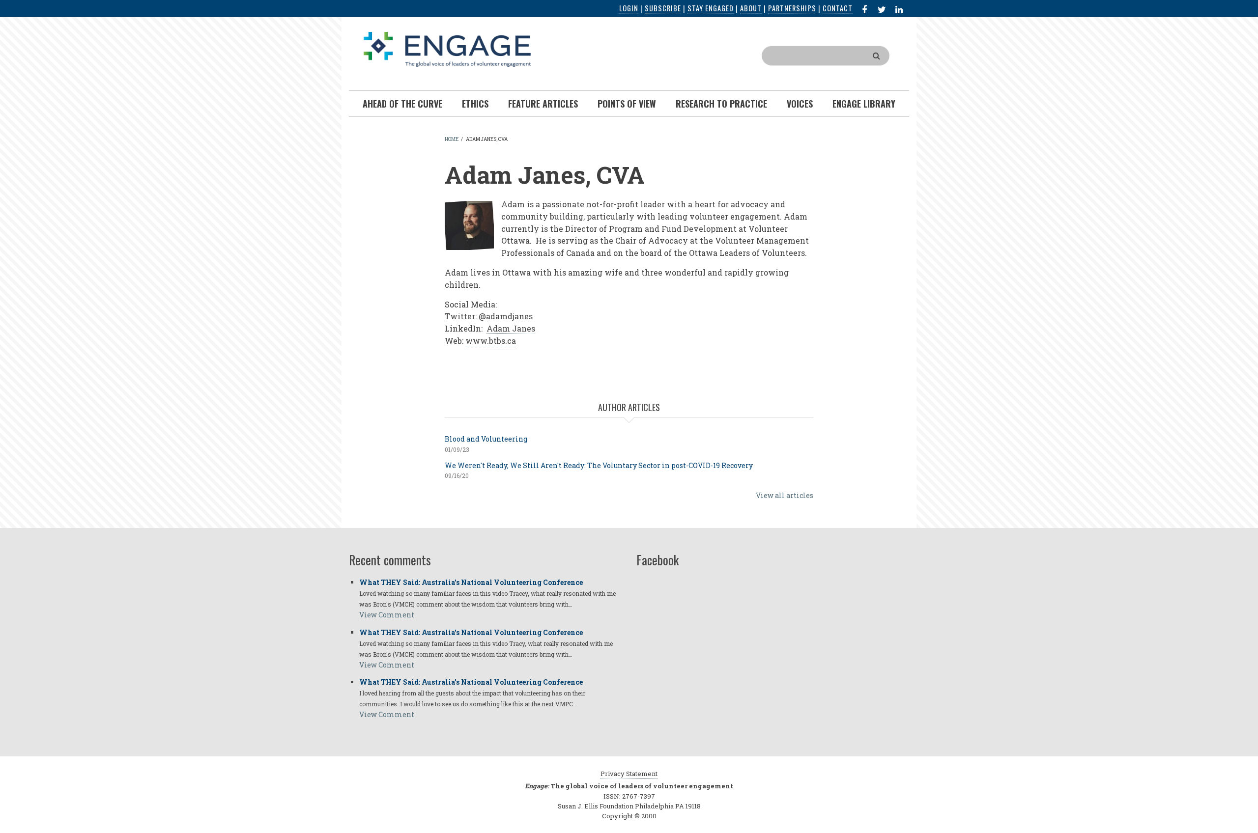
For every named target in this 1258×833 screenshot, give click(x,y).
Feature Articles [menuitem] (543, 103)
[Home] (447, 48)
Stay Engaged (710, 8)
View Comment (386, 614)
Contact (838, 8)
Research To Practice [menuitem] (721, 103)
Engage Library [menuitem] (863, 103)
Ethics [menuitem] (475, 103)
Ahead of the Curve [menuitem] (402, 103)
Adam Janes (510, 328)
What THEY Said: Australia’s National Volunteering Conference (471, 582)
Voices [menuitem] (800, 103)
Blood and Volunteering (486, 439)
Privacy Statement (629, 773)
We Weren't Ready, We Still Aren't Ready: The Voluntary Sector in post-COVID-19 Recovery (599, 465)
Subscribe (663, 8)
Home (451, 139)
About (751, 8)
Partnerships (792, 8)
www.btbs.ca (490, 340)
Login (628, 8)
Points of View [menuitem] (627, 103)
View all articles (784, 495)
